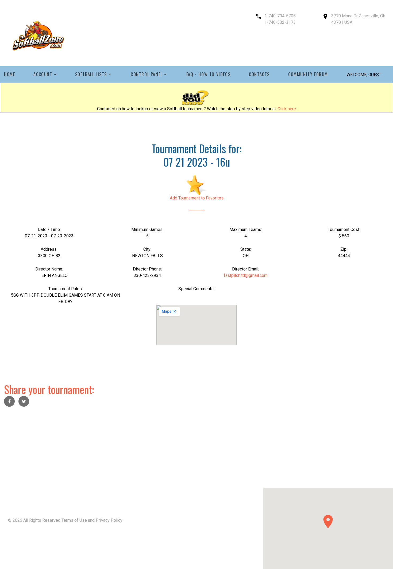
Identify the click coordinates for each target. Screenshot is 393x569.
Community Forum (308, 74)
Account (42, 74)
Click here (287, 108)
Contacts (259, 74)
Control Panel (147, 74)
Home (9, 74)
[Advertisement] (160, 450)
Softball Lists (91, 74)
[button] (328, 521)
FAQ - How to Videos (208, 74)
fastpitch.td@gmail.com (246, 275)
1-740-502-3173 (280, 22)
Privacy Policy (109, 520)
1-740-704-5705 (280, 15)
